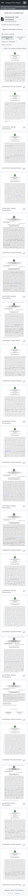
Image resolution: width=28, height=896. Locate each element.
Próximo (17, 893)
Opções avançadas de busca (12, 29)
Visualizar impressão (8, 34)
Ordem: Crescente (6, 44)
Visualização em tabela (21, 37)
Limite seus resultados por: (14, 13)
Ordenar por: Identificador (9, 41)
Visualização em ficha (8, 37)
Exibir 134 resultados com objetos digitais (15, 48)
